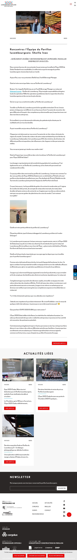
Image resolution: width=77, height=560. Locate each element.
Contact (48, 510)
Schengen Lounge (15, 91)
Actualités (48, 503)
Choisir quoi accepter (37, 555)
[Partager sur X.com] (75, 270)
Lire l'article (9, 408)
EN (75, 5)
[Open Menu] (71, 4)
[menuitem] (75, 3)
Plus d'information (56, 555)
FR (75, 2)
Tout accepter (19, 555)
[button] (75, 2)
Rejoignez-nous (38, 514)
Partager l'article (59, 343)
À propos (35, 506)
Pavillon (48, 506)
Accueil (35, 503)
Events (34, 510)
